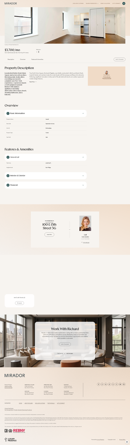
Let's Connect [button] (61, 403)
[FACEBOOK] (98, 384)
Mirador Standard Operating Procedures (23, 409)
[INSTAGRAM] (102, 384)
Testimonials (51, 403)
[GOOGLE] (123, 384)
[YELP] (113, 384)
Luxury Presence (100, 439)
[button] (119, 59)
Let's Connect (116, 3)
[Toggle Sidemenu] (123, 3)
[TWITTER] (116, 384)
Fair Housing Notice (9, 409)
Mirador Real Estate (9, 408)
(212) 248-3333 (107, 76)
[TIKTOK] (109, 384)
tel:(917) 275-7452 (8, 386)
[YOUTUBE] (120, 384)
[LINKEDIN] (105, 384)
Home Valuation (105, 3)
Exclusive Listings (78, 3)
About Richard (29, 403)
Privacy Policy (122, 439)
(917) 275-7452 (70, 353)
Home (20, 403)
